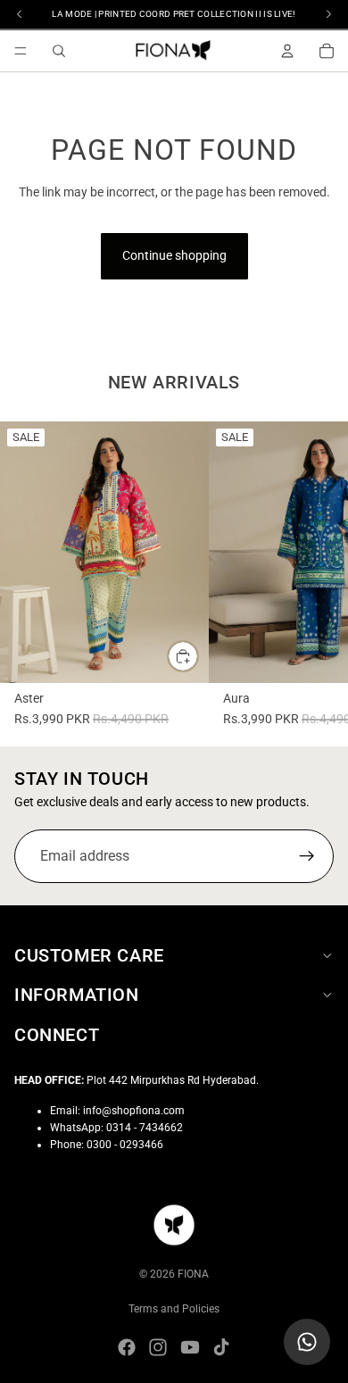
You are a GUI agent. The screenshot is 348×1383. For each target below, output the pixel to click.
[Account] (287, 51)
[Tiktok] (221, 1347)
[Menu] (20, 50)
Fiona (193, 1274)
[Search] (59, 51)
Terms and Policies (174, 1309)
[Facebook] (126, 1347)
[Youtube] (190, 1347)
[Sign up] (307, 856)
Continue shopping (174, 255)
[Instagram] (158, 1347)
